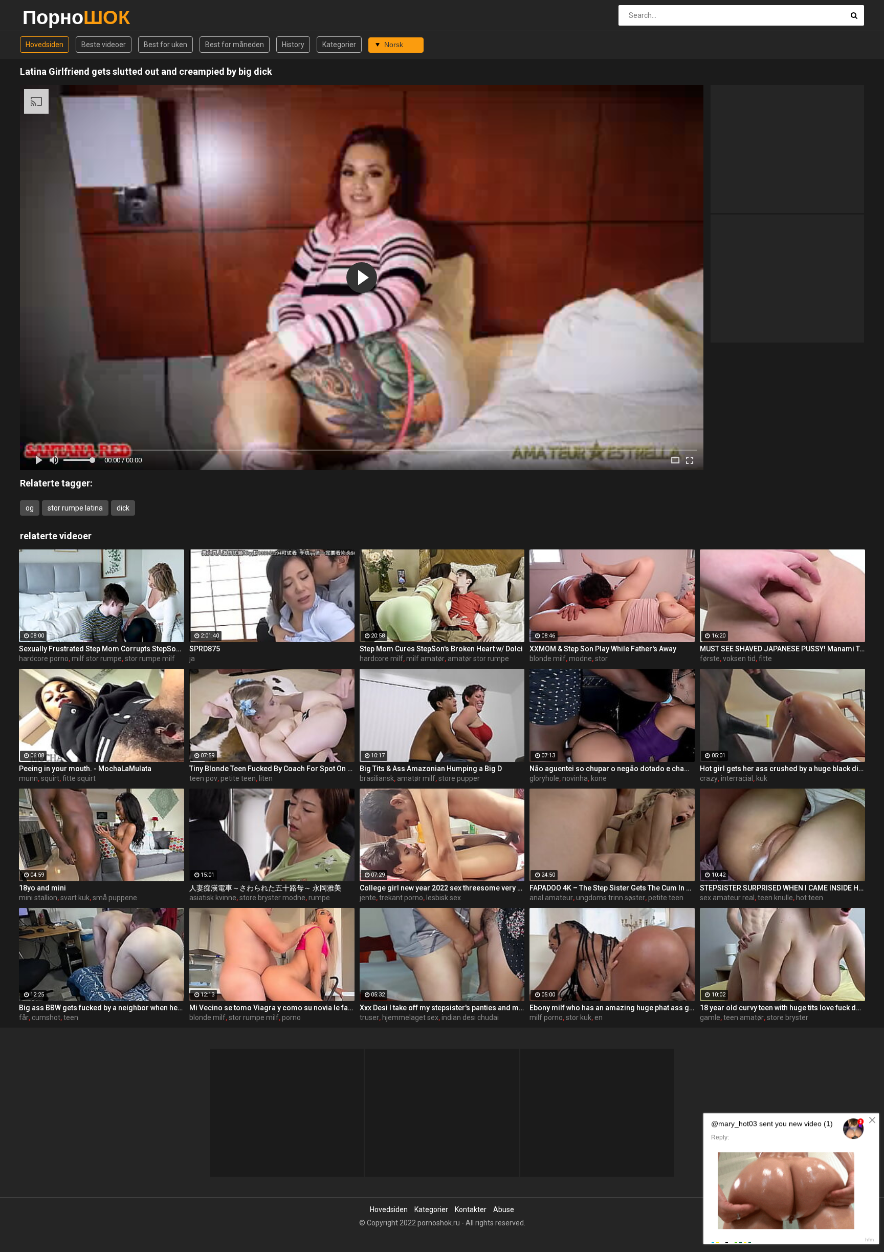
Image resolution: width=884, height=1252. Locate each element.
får (24, 1017)
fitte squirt (79, 778)
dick (123, 508)
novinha (575, 778)
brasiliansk (377, 778)
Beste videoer (103, 44)
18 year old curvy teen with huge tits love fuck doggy (782, 1008)
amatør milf (416, 778)
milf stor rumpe (97, 658)
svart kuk (75, 898)
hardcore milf (381, 658)
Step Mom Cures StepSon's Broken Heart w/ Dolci (441, 649)
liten (266, 778)
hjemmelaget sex (410, 1017)
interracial (737, 778)
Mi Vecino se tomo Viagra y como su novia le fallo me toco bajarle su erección (272, 1008)
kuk (761, 778)
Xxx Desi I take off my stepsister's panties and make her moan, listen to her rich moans (442, 1008)
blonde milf (547, 658)
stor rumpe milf (150, 658)
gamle (710, 1017)
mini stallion (38, 898)
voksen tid (739, 658)
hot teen (809, 898)
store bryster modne (272, 898)
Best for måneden (234, 44)
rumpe (319, 898)
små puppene (115, 898)
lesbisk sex (443, 898)
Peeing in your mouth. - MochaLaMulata (85, 769)
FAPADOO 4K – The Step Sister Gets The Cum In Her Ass (612, 888)
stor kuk (578, 1017)
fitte (765, 658)
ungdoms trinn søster (610, 898)
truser (369, 1017)
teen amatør (743, 1017)
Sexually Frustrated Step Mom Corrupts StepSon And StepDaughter (101, 649)
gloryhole (544, 778)
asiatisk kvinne (212, 898)
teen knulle (775, 898)
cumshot (46, 1017)
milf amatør (425, 658)
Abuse (503, 1209)
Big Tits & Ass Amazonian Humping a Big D (431, 769)
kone (599, 778)
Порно (49, 17)
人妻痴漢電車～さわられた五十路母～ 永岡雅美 (265, 888)
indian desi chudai (470, 1017)
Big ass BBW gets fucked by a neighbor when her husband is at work (101, 1008)
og (30, 508)
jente (368, 898)
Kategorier (339, 44)
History (293, 44)
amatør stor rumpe (478, 658)
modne (580, 658)
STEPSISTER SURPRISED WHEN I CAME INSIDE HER (782, 888)
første (710, 658)
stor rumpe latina (75, 508)
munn (28, 778)
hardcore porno (44, 658)
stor (601, 658)
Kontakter (471, 1209)
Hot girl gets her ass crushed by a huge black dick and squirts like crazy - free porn (782, 769)
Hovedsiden (44, 44)
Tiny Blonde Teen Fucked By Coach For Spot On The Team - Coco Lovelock (272, 769)
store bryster (787, 1017)
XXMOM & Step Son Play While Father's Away (602, 649)
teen (70, 1017)
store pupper (459, 778)
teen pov (203, 778)
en (598, 1017)
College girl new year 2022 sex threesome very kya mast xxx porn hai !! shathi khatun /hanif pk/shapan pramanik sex (442, 888)
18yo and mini (42, 888)
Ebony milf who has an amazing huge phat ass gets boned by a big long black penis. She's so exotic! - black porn (612, 1008)
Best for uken (165, 44)
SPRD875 (204, 649)
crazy (709, 778)
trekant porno (401, 898)
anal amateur (551, 898)
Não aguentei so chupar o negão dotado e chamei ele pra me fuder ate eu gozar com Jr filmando (612, 769)
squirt (50, 778)
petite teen (238, 778)
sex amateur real (727, 898)
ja (192, 658)
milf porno (546, 1017)
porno (291, 1017)
